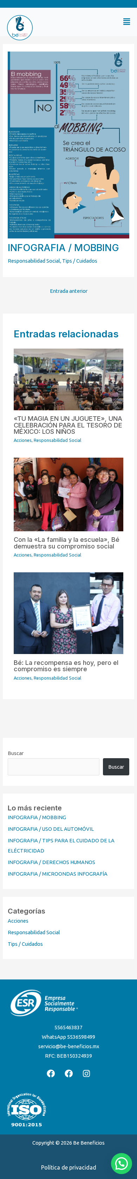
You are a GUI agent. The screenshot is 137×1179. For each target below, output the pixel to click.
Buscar (16, 753)
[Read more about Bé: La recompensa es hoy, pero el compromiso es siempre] (68, 613)
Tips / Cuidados (79, 261)
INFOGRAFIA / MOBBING (37, 817)
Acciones (23, 440)
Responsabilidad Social (34, 261)
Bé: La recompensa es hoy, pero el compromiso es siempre (66, 666)
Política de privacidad (68, 1167)
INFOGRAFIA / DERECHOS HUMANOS (51, 862)
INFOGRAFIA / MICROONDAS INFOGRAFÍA (57, 874)
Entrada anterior (68, 291)
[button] (101, 22)
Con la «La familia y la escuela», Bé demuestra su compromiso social (66, 542)
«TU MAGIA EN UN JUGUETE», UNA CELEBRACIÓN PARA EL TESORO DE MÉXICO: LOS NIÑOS (68, 425)
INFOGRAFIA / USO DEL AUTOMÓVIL (51, 829)
